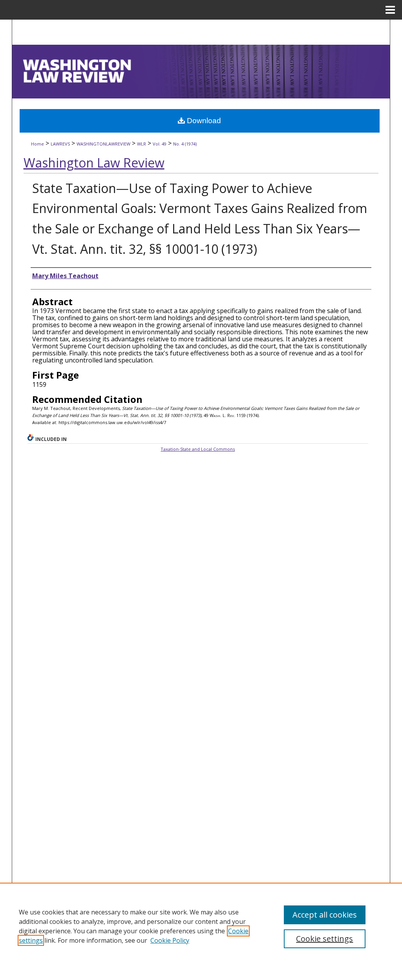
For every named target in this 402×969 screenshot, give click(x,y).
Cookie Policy (169, 940)
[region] (201, 926)
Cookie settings (324, 938)
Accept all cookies (324, 914)
